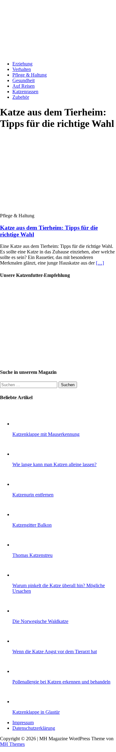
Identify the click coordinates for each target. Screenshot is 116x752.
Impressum (23, 722)
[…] (100, 262)
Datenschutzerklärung (33, 728)
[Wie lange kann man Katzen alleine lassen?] (24, 454)
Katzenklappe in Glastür (36, 712)
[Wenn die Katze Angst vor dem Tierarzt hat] (24, 641)
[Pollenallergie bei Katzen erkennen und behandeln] (24, 671)
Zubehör (20, 97)
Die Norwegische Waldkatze (40, 621)
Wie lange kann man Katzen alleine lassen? (54, 464)
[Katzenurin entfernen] (24, 484)
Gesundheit (23, 80)
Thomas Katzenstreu (32, 555)
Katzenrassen (25, 91)
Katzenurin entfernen (33, 494)
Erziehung (22, 63)
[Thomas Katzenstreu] (24, 544)
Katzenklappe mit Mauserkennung (45, 434)
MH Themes (12, 744)
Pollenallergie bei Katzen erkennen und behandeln (61, 681)
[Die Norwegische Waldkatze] (24, 610)
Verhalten (21, 69)
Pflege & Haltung (29, 74)
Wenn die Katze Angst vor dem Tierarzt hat (54, 651)
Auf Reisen (23, 86)
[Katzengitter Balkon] (24, 514)
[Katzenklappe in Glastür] (24, 701)
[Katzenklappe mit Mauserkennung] (24, 423)
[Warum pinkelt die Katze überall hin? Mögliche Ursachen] (24, 575)
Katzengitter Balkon (32, 525)
